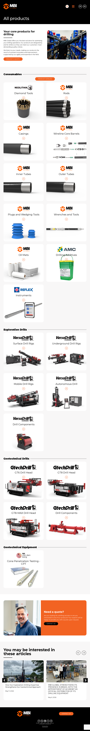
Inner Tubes (23, 174)
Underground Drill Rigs (66, 343)
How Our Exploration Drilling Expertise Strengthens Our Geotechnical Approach (23, 686)
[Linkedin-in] (42, 721)
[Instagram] (51, 721)
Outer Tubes (66, 174)
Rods (66, 93)
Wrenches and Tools (66, 214)
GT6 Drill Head (23, 472)
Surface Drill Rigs (23, 343)
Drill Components (24, 424)
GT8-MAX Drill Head (24, 512)
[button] (85, 680)
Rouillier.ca (48, 724)
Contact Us (51, 623)
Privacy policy (45, 726)
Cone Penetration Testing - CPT (23, 562)
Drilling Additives (66, 254)
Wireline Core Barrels (66, 133)
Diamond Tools (23, 93)
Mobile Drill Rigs (23, 383)
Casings (23, 133)
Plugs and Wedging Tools (23, 214)
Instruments (23, 295)
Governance (45, 727)
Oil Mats (24, 254)
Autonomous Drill (66, 383)
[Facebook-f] (39, 721)
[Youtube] (45, 721)
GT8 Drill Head (66, 472)
